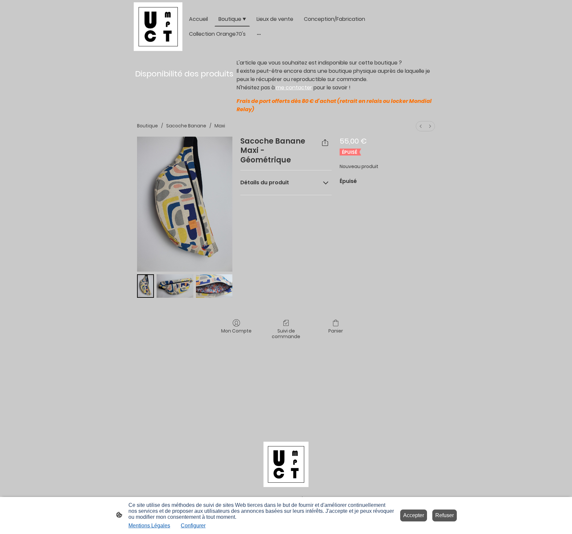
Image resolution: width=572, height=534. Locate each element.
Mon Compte (236, 331)
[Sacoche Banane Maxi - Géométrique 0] (145, 286)
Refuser (444, 515)
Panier (335, 331)
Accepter (413, 515)
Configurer (193, 525)
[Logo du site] (158, 26)
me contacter (294, 87)
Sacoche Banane (186, 125)
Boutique (147, 125)
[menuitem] (420, 126)
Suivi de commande (286, 333)
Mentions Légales (149, 525)
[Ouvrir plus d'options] (258, 34)
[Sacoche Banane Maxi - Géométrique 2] (214, 286)
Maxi (220, 125)
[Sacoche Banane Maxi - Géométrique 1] (175, 286)
